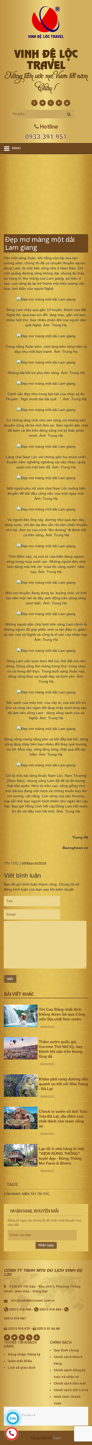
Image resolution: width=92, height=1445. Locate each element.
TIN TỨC (11, 863)
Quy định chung (66, 1350)
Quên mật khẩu (20, 1361)
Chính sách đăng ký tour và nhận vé (69, 1373)
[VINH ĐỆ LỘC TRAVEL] (46, 22)
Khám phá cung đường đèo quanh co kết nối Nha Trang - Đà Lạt (63, 1084)
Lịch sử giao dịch (22, 1367)
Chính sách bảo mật (70, 1383)
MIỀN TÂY (29, 1194)
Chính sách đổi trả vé (71, 1390)
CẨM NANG (12, 1194)
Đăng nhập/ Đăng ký (24, 1354)
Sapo (57, 1438)
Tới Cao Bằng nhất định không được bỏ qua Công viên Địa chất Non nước (62, 1014)
